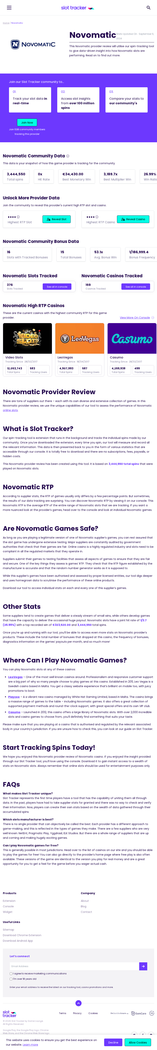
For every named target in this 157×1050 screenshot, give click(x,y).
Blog (83, 906)
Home (6, 22)
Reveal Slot (59, 219)
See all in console (57, 286)
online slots (10, 410)
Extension (9, 901)
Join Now (27, 123)
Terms (62, 1013)
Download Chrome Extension (22, 935)
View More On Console (135, 318)
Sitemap (8, 930)
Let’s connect (20, 956)
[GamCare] (138, 1013)
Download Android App (18, 941)
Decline (113, 1042)
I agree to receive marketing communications (40, 973)
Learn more (30, 1045)
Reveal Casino (135, 219)
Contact (86, 912)
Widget (7, 912)
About (85, 901)
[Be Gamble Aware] (119, 1013)
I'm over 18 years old (24, 978)
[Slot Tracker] (77, 8)
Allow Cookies (138, 1042)
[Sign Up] (143, 966)
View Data (27, 338)
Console (8, 906)
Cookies (93, 1013)
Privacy (77, 1013)
